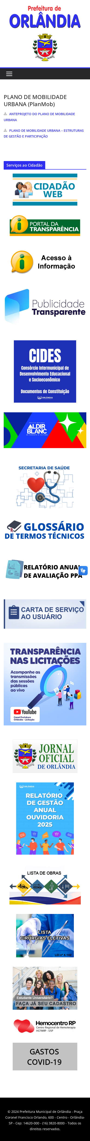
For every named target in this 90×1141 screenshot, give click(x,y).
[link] (45, 18)
